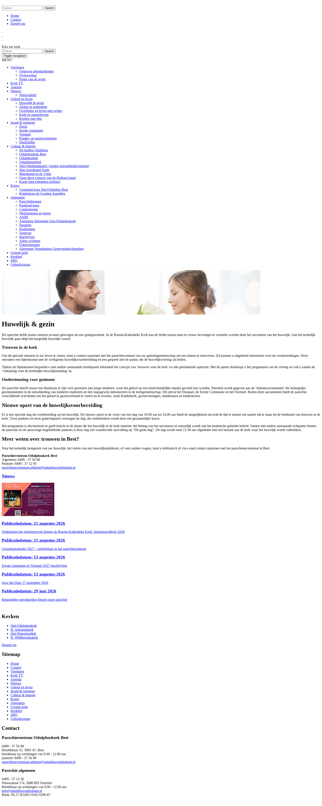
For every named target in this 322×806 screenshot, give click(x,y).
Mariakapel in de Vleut (35, 174)
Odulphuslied (28, 158)
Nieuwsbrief (27, 95)
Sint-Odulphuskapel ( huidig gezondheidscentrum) (54, 166)
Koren (15, 185)
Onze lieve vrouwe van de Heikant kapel (47, 178)
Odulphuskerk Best (32, 154)
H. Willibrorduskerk (24, 637)
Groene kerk (19, 253)
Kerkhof (16, 256)
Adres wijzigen (29, 241)
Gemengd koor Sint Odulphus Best (43, 189)
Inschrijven (27, 237)
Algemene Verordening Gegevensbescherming (51, 249)
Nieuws (16, 91)
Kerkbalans (27, 229)
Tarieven (25, 233)
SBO (14, 260)
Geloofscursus (20, 264)
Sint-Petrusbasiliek (23, 633)
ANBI (23, 217)
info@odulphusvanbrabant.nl (22, 791)
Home (15, 16)
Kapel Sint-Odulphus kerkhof (39, 182)
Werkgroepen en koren (35, 213)
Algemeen (18, 197)
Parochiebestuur (30, 201)
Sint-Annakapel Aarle (34, 170)
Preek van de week (32, 79)
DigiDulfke (27, 142)
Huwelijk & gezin (31, 103)
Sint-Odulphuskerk (24, 625)
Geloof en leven (22, 99)
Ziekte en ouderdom (33, 107)
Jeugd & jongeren (23, 122)
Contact (16, 19)
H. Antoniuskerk (22, 629)
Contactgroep (28, 209)
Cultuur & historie (23, 146)
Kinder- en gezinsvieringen (38, 138)
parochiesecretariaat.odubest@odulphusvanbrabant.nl (38, 467)
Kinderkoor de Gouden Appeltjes (42, 193)
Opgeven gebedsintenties (36, 71)
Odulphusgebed (30, 162)
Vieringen (17, 67)
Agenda (16, 87)
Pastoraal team (29, 205)
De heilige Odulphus (33, 150)
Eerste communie (31, 130)
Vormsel (25, 134)
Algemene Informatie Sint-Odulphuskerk (47, 221)
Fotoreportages (29, 245)
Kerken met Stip (30, 118)
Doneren (25, 225)
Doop (23, 126)
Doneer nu (18, 23)
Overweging (28, 75)
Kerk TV (17, 83)
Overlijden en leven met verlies (40, 111)
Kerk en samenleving (34, 115)
